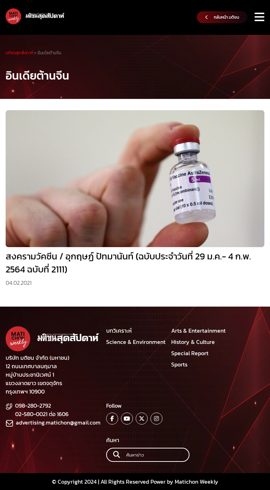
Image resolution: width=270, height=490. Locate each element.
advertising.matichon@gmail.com (58, 422)
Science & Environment (136, 342)
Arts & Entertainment (198, 330)
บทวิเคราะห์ (119, 330)
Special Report (189, 353)
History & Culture (193, 342)
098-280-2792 (33, 405)
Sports (179, 364)
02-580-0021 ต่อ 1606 (42, 414)
